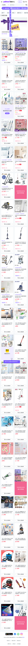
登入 (20, 1)
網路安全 (9, 643)
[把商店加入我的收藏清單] (12, 359)
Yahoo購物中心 (9, 2)
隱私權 (14, 643)
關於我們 (13, 640)
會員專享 (10, 30)
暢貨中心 (10, 14)
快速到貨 (10, 17)
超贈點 (25, 8)
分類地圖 (18, 643)
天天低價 (10, 19)
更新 (23, 637)
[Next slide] (12, 44)
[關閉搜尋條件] (8, 4)
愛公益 (10, 33)
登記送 (10, 11)
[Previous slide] (2, 44)
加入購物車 (8, 62)
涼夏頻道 (10, 22)
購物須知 (19, 640)
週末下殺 (10, 27)
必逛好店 (10, 25)
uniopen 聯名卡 (16, 8)
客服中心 (8, 640)
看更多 (10, 35)
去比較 (7, 113)
